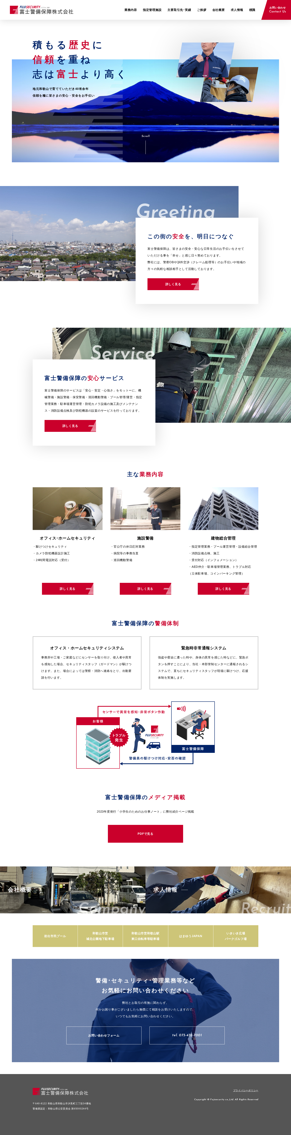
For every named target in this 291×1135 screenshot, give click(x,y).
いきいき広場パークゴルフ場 (236, 936)
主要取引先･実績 (179, 9)
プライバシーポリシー (246, 1090)
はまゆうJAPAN (190, 936)
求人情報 (237, 9)
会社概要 (218, 9)
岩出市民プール (55, 936)
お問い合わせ (277, 9)
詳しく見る (173, 284)
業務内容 (131, 9)
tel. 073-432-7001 (187, 1035)
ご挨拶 (201, 9)
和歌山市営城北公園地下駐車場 (100, 936)
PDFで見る (145, 833)
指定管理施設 (152, 9)
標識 (252, 9)
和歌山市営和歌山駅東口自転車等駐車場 (145, 936)
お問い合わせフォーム (104, 1035)
